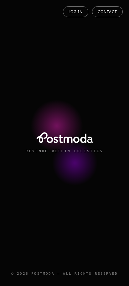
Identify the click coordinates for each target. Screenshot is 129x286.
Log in (76, 11)
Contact (107, 11)
